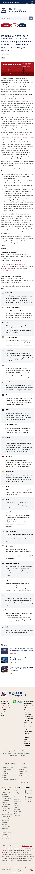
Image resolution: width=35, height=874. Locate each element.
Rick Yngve (25, 101)
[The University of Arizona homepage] (10, 2)
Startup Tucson (9, 270)
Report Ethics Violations (17, 755)
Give (14, 25)
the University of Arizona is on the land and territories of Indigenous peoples (17, 848)
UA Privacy (25, 751)
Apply (22, 25)
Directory (6, 25)
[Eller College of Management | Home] (17, 10)
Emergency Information (13, 751)
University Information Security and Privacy (17, 868)
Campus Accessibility (25, 753)
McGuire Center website (21, 134)
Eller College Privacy (9, 753)
